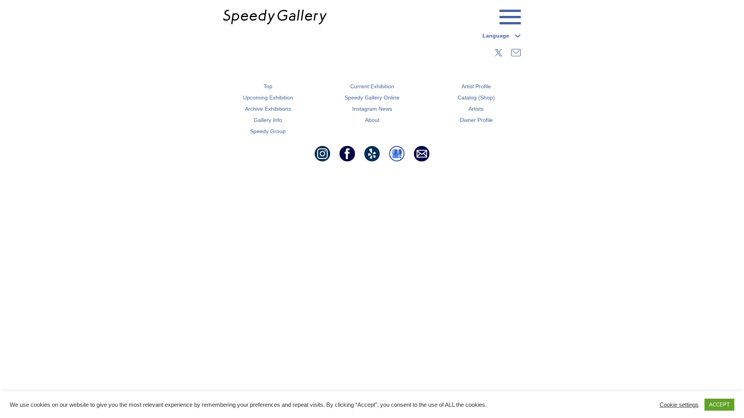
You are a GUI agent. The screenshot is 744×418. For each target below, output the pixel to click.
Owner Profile (476, 120)
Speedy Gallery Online (372, 97)
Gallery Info (268, 120)
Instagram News (372, 109)
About (372, 120)
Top (268, 86)
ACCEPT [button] (719, 405)
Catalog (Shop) (476, 97)
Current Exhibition (372, 86)
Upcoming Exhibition (268, 97)
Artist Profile (476, 86)
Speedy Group (268, 131)
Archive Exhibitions (268, 109)
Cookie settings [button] (679, 405)
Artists (476, 109)
